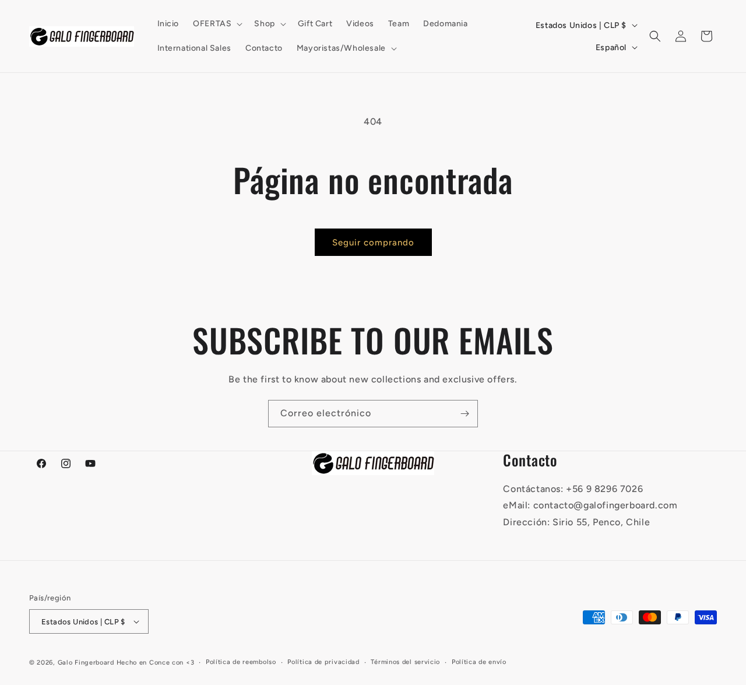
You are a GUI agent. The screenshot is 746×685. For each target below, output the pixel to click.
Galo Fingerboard (86, 662)
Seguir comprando (373, 242)
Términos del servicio (405, 662)
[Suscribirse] (464, 413)
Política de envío (479, 662)
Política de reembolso (241, 662)
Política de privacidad (323, 662)
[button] (216, 24)
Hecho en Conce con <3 (156, 662)
